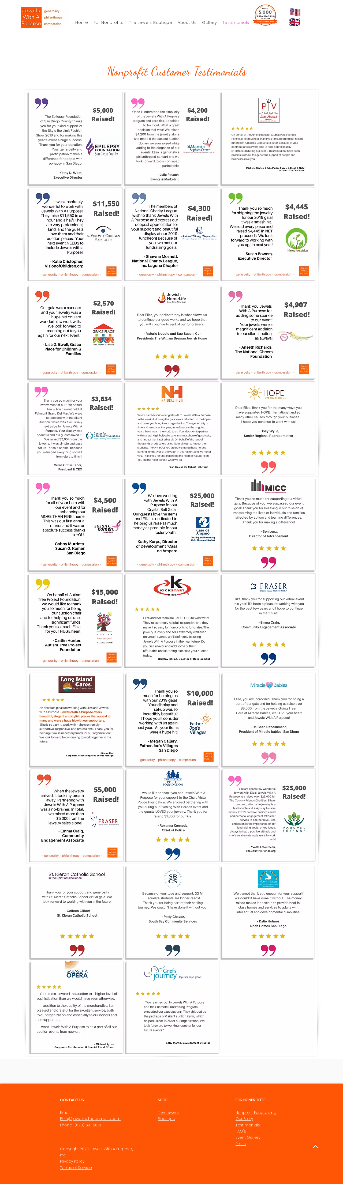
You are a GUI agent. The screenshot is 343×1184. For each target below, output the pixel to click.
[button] (187, 22)
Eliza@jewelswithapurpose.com (90, 1118)
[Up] (315, 1146)
